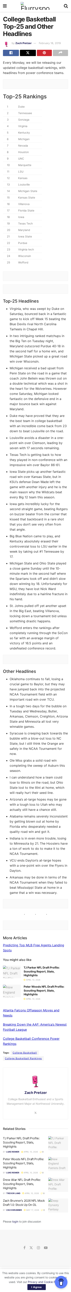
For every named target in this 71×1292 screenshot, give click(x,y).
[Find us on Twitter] (31, 1248)
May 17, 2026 (32, 1210)
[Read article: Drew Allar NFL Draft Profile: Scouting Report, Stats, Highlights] (58, 1185)
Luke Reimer (12, 1152)
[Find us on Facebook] (24, 1248)
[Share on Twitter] (28, 53)
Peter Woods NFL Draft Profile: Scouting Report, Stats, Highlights (44, 990)
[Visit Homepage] (35, 6)
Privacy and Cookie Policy (44, 1282)
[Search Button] (66, 6)
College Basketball (25, 1052)
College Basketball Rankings (23, 1058)
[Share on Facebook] (11, 53)
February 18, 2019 (50, 43)
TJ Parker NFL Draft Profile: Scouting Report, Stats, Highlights (42, 971)
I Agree (36, 1287)
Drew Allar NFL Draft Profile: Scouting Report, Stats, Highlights (22, 1184)
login (15, 1221)
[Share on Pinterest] (44, 53)
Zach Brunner (14, 1210)
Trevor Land (13, 1193)
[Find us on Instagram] (38, 1248)
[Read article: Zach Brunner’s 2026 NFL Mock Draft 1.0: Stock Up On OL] (58, 1206)
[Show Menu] (5, 6)
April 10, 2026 (32, 980)
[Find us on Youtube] (46, 1248)
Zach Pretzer (23, 43)
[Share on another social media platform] (60, 53)
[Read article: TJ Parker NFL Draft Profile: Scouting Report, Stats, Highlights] (12, 972)
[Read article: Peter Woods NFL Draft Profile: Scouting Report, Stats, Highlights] (12, 991)
